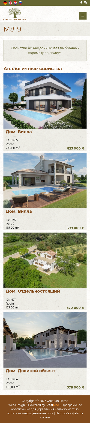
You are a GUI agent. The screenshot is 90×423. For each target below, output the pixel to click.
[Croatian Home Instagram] (85, 3)
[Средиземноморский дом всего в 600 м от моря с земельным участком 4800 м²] (45, 260)
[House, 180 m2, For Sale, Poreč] (45, 340)
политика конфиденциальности (30, 413)
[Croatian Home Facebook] (81, 3)
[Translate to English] (11, 2)
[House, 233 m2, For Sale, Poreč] (45, 101)
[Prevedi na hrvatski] (16, 2)
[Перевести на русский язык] (21, 2)
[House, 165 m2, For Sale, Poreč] (45, 180)
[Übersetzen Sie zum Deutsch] (5, 2)
